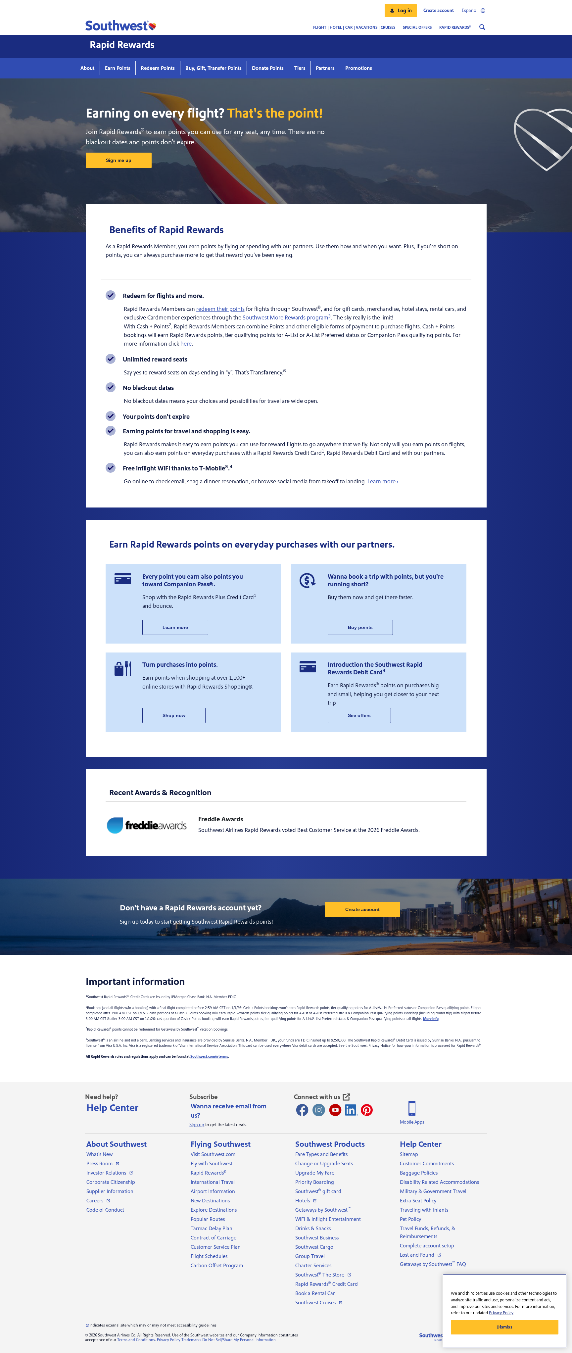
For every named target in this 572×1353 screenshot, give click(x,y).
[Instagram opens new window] (318, 1110)
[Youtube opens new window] (335, 1110)
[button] (401, 10)
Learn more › (382, 481)
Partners (325, 68)
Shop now (174, 715)
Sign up (196, 1125)
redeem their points (220, 309)
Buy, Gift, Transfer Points (213, 68)
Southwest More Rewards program (287, 317)
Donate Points (268, 68)
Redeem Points (158, 68)
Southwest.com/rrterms (209, 1056)
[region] (505, 1311)
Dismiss (505, 1327)
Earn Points (117, 68)
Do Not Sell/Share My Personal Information (239, 1339)
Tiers (300, 68)
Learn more (175, 627)
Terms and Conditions (136, 1339)
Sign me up (118, 160)
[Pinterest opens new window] (366, 1110)
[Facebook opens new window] (302, 1110)
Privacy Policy (168, 1339)
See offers (359, 715)
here (186, 344)
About (87, 68)
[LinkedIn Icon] (351, 1110)
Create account (362, 909)
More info (431, 1019)
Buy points (360, 627)
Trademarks (191, 1339)
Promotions (358, 68)
